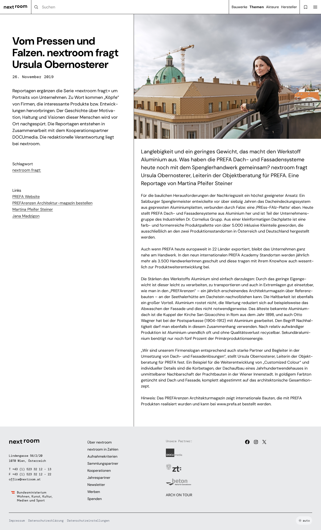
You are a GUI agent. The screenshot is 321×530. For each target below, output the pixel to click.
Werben (93, 491)
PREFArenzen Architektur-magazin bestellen (52, 203)
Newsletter (96, 484)
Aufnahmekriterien (102, 456)
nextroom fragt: (26, 170)
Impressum (17, 520)
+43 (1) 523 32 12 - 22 (31, 474)
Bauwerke (239, 7)
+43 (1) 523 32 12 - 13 (31, 469)
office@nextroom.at (25, 479)
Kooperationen (99, 470)
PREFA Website (26, 196)
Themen (257, 7)
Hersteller (289, 7)
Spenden (94, 498)
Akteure (272, 7)
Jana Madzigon (25, 216)
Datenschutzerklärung (46, 520)
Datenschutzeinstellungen (88, 520)
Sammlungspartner (102, 463)
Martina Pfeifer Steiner (32, 209)
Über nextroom (99, 442)
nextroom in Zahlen (102, 449)
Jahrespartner (98, 477)
